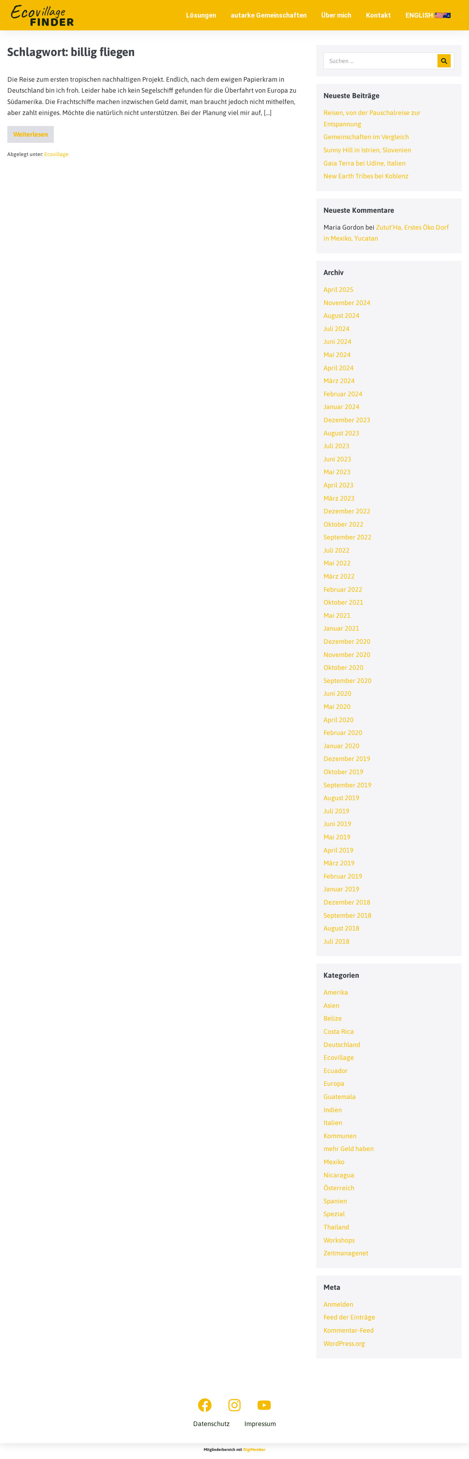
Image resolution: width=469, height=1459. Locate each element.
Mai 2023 (337, 472)
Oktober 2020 (343, 667)
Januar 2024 (341, 407)
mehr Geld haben (349, 1148)
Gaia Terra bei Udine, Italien (365, 163)
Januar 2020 (341, 746)
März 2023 (339, 498)
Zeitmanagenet (346, 1253)
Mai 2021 (337, 615)
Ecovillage (56, 154)
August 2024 (341, 315)
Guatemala (340, 1096)
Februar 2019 (343, 876)
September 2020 (348, 680)
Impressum (260, 1424)
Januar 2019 (341, 889)
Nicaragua (339, 1175)
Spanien (335, 1201)
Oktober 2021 (343, 602)
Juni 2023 (337, 459)
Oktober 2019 (343, 772)
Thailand (336, 1227)
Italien (333, 1122)
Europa (334, 1083)
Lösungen (201, 15)
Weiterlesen (33, 132)
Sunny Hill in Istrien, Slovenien (367, 150)
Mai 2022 (337, 563)
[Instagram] (234, 1405)
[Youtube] (264, 1405)
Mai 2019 (337, 837)
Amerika (336, 992)
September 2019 (348, 785)
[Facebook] (205, 1405)
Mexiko (334, 1162)
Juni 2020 (337, 693)
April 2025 (339, 289)
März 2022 (339, 576)
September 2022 (348, 537)
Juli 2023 (337, 446)
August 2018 (341, 928)
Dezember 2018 (347, 902)
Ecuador (336, 1070)
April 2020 (339, 720)
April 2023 (339, 485)
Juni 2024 (337, 341)
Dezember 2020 (347, 641)
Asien (331, 1005)
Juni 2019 (337, 824)
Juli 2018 (337, 941)
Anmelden (338, 1304)
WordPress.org (344, 1343)
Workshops (339, 1240)
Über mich (336, 15)
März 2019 (339, 863)
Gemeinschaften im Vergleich (366, 137)
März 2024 (339, 381)
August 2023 (341, 433)
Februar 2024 (343, 394)
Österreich (339, 1188)
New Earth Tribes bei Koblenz (366, 176)
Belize (333, 1018)
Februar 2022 (343, 589)
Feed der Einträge (349, 1317)
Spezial (334, 1214)
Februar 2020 (343, 732)
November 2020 (347, 654)
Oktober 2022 (343, 524)
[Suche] (444, 60)
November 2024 (347, 303)
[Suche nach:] (389, 60)
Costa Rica (339, 1031)
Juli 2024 (337, 329)
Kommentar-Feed (349, 1330)
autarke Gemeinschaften (269, 15)
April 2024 (339, 368)
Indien (333, 1110)
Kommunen (340, 1136)
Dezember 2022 (347, 511)
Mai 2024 (337, 355)
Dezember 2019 (347, 758)
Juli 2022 (337, 550)
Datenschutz (211, 1424)
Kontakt (378, 15)
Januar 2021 (341, 628)
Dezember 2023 (347, 420)
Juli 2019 (337, 811)
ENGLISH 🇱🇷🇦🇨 (428, 15)
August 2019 (341, 798)
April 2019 (339, 850)
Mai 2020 (337, 706)
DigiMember (254, 1449)
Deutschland (342, 1044)
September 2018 (348, 915)
